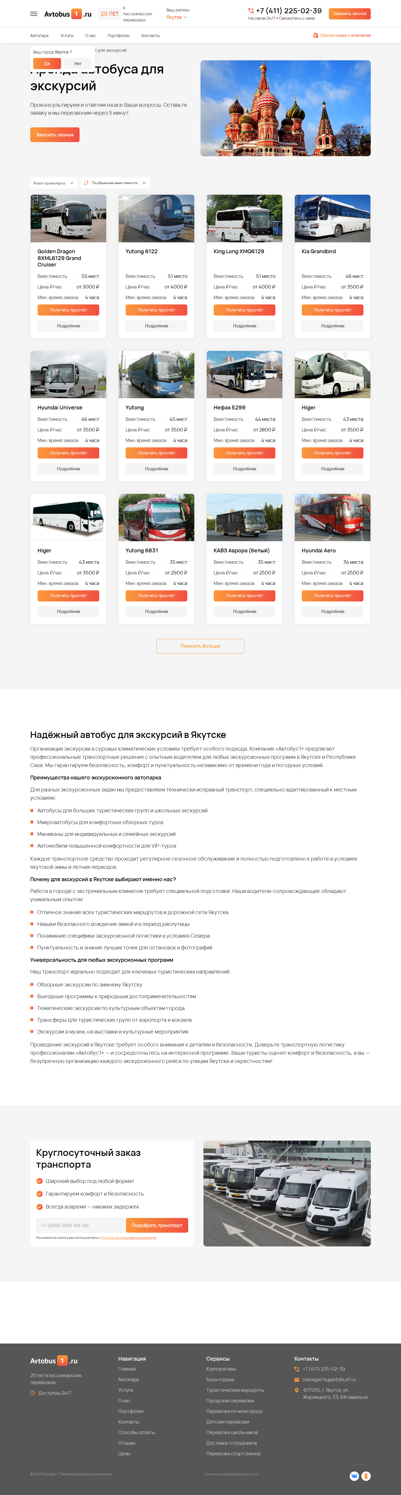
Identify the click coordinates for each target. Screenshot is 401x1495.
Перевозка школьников (232, 1432)
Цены (124, 1453)
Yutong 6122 (142, 251)
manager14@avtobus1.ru (329, 1379)
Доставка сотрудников (231, 1443)
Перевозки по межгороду (234, 1411)
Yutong (135, 407)
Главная (127, 1369)
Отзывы (126, 1443)
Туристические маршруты (235, 1390)
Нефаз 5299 (229, 407)
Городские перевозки (230, 1400)
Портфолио (119, 35)
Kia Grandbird (319, 251)
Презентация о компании (345, 35)
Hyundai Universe (60, 407)
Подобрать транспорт (157, 1225)
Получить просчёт (68, 310)
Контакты (150, 35)
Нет (78, 63)
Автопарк (39, 35)
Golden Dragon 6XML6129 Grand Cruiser (59, 258)
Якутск (174, 17)
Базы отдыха (220, 1379)
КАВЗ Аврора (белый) (242, 550)
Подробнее (68, 326)
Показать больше (200, 646)
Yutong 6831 (142, 550)
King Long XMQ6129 (239, 251)
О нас (90, 35)
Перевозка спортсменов (233, 1453)
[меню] (33, 14)
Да (47, 63)
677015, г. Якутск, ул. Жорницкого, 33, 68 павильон (335, 1393)
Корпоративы (221, 1369)
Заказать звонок (349, 13)
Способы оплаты (136, 1432)
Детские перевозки (227, 1422)
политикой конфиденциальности (128, 1237)
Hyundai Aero (319, 550)
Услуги (66, 35)
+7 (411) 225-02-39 (289, 10)
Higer (309, 407)
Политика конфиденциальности (231, 1473)
